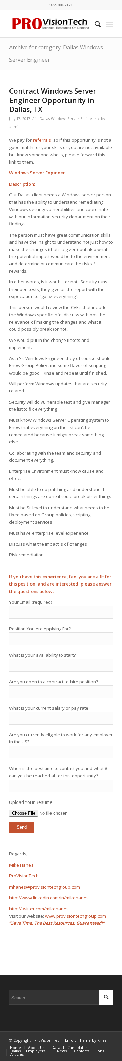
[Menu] (109, 24)
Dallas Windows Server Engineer (68, 118)
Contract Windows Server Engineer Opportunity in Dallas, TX (52, 100)
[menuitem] (94, 23)
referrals (42, 140)
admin (15, 126)
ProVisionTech (24, 876)
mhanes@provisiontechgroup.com (44, 887)
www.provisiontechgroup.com (75, 916)
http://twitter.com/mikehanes (39, 909)
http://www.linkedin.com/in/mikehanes (49, 898)
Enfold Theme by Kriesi (86, 1040)
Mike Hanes (21, 865)
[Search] (94, 23)
